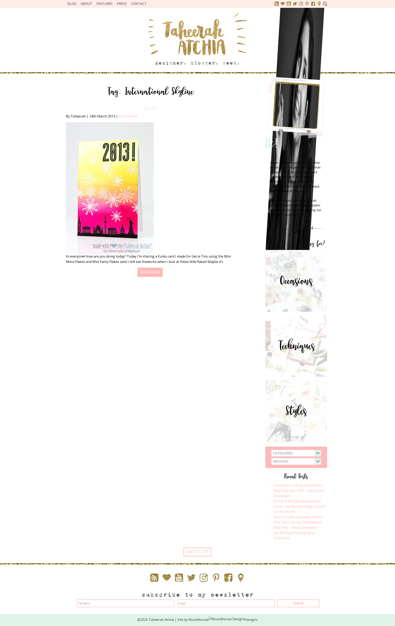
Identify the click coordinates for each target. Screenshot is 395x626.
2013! (150, 108)
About (86, 3)
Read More (150, 272)
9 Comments (128, 116)
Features (104, 3)
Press (122, 3)
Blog (71, 3)
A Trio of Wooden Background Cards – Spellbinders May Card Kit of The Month (299, 506)
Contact (139, 3)
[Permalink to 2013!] (110, 187)
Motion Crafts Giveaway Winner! (298, 517)
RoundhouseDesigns (223, 619)
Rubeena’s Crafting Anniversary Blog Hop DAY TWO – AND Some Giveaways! (299, 490)
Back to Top (197, 551)
